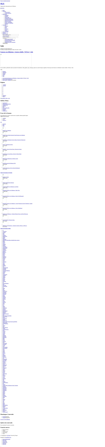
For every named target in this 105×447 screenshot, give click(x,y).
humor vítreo (5, 316)
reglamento (4, 367)
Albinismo (6, 15)
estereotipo (4, 293)
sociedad (4, 378)
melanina (4, 335)
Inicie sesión (5, 80)
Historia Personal (6, 313)
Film (3, 300)
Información (5, 14)
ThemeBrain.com (8, 437)
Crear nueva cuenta (8, 41)
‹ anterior (4, 85)
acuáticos (4, 235)
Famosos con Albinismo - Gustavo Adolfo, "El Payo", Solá (16, 52)
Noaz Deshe (5, 343)
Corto (4, 273)
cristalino (4, 275)
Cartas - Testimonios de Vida (8, 144)
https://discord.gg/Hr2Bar (7, 315)
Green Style (5, 441)
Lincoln (4, 331)
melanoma (4, 336)
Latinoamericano (5, 329)
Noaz (3, 342)
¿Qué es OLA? (7, 12)
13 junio (4, 232)
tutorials (4, 395)
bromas (4, 255)
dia (3, 282)
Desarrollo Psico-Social (9, 19)
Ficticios (4, 299)
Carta (3, 262)
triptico (4, 393)
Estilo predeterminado (6, 439)
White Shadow (5, 405)
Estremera (4, 294)
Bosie (4, 254)
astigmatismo (5, 248)
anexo (4, 243)
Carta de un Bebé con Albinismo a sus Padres (10, 186)
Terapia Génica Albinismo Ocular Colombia (10, 385)
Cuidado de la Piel (8, 18)
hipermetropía (5, 310)
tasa (3, 383)
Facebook (4, 416)
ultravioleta (4, 396)
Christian (4, 265)
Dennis (4, 279)
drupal (4, 288)
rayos (3, 366)
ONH (4, 350)
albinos (4, 242)
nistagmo (4, 341)
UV (3, 398)
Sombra (4, 381)
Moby (4, 339)
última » (4, 96)
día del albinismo (5, 283)
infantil (4, 319)
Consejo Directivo (8, 13)
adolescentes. (5, 236)
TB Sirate (8, 435)
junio (3, 326)
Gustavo (4, 73)
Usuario (4, 109)
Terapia (4, 384)
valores (4, 399)
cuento (4, 276)
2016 (3, 234)
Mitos (4, 338)
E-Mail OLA (5, 110)
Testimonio (4, 387)
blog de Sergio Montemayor (7, 79)
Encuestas (6, 28)
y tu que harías (5, 408)
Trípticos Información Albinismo (8, 182)
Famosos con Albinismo (9, 23)
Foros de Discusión (6, 107)
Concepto (4, 269)
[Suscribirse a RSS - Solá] (5, 98)
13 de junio (5, 231)
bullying (4, 257)
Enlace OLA (5, 291)
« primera (4, 84)
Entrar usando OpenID (7, 34)
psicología (4, 362)
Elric (3, 289)
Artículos (4, 105)
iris (3, 324)
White (4, 404)
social (4, 377)
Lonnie (4, 332)
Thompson (4, 389)
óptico (4, 351)
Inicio (4, 10)
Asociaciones (5, 247)
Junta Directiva (5, 327)
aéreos (4, 238)
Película (4, 355)
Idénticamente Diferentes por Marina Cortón (10, 158)
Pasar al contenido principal (5, 0)
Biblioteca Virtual (8, 21)
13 (3, 230)
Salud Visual (7, 17)
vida (3, 401)
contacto (4, 271)
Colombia (4, 268)
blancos (4, 253)
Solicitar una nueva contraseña (10, 42)
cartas (4, 263)
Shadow (4, 375)
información (5, 320)
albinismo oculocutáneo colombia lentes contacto (11, 240)
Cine (3, 266)
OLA (2, 4)
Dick (3, 284)
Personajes (4, 357)
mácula (4, 333)
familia (4, 296)
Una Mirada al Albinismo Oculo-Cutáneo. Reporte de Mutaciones (14, 139)
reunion (4, 370)
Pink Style (4, 443)
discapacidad (5, 286)
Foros (6, 27)
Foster (4, 301)
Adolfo (4, 74)
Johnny (4, 325)
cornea (4, 272)
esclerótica (4, 292)
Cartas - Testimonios (8, 22)
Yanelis (4, 409)
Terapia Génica (5, 104)
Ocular (4, 345)
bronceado (4, 256)
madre (4, 334)
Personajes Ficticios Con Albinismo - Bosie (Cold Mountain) (13, 196)
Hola (3, 314)
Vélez (4, 400)
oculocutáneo (5, 348)
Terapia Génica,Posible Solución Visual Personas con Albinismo (14, 135)
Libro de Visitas (5, 31)
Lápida (4, 328)
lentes (4, 330)
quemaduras (5, 364)
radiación (4, 365)
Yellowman (5, 410)
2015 (3, 233)
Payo (3, 75)
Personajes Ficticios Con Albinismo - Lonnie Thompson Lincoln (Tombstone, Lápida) (17, 203)
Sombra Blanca (5, 382)
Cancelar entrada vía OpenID (10, 40)
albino (4, 241)
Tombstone (4, 390)
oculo (4, 346)
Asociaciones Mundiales (9, 20)
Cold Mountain (5, 267)
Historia (4, 312)
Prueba (4, 361)
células (4, 264)
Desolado (4, 281)
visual (4, 403)
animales (4, 244)
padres (4, 352)
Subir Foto (6, 30)
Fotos (4, 303)
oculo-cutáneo (5, 347)
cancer (4, 259)
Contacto (4, 32)
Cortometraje (5, 274)
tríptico (4, 392)
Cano (3, 260)
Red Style (4, 444)
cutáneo (4, 277)
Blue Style (4, 440)
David (4, 278)
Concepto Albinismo (6, 270)
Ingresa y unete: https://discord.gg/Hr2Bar (10, 321)
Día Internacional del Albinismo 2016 (9, 163)
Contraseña (5, 38)
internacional (5, 322)
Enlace (4, 290)
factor (4, 295)
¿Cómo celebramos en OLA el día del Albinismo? (11, 168)
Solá (3, 76)
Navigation (2, 8)
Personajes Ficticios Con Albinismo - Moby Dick (11, 190)
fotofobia (4, 302)
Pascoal (4, 353)
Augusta (4, 249)
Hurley (4, 317)
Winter (4, 407)
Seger (4, 374)
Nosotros (4, 11)
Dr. (3, 287)
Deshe (4, 280)
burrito (4, 258)
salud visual (5, 373)
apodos (4, 245)
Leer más (16, 78)
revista (4, 371)
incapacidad (5, 318)
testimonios (5, 388)
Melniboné (4, 337)
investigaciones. (5, 323)
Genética (6, 16)
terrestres (4, 386)
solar (3, 380)
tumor (4, 394)
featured (4, 298)
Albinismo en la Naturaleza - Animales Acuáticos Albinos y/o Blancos (15, 225)
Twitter (4, 417)
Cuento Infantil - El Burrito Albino (9, 220)
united (4, 397)
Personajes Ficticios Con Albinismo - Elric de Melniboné (12, 208)
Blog (3, 106)
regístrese (9, 80)
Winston (4, 406)
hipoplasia (4, 311)
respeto (4, 368)
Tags (3, 125)
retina (4, 369)
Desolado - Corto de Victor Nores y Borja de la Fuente (12, 149)
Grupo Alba (5, 307)
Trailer (4, 391)
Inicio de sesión (5, 33)
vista (3, 402)
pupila (4, 363)
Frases (6, 29)
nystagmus (4, 344)
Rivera (4, 372)
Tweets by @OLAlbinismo (5, 419)
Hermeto (4, 309)
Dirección (4, 285)
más (1, 122)
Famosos (4, 71)
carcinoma (4, 261)
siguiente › (4, 95)
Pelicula (4, 356)
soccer (4, 376)
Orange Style (5, 442)
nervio (4, 340)
